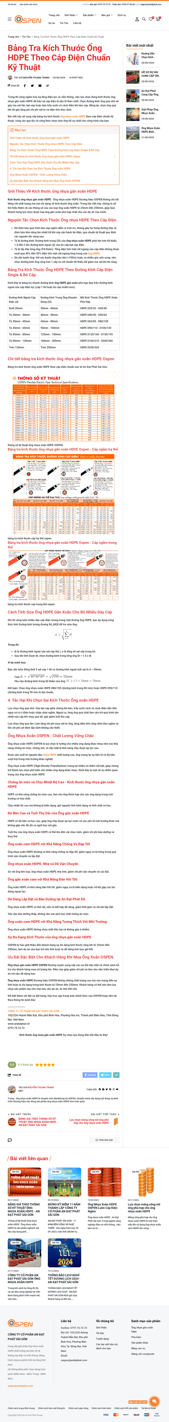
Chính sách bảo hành (101, 1408)
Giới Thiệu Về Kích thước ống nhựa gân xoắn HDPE (39, 137)
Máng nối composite (142, 1354)
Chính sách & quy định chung (21, 1408)
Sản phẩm (88, 15)
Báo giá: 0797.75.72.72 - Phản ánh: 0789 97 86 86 (112, 4)
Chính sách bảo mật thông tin (51, 1408)
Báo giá (105, 15)
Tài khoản (12, 4)
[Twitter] (107, 1089)
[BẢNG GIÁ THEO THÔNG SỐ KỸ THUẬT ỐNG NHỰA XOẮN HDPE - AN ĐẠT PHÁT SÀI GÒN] (24, 1182)
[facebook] (100, 1089)
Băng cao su (138, 1348)
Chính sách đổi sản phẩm (126, 1408)
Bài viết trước (21, 1114)
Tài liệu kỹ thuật (148, 1408)
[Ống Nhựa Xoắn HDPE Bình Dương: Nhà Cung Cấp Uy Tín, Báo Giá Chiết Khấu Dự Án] (132, 133)
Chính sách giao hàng (78, 1408)
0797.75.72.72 (78, 1327)
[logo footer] (27, 1323)
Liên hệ (77, 23)
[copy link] (47, 85)
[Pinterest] (110, 1089)
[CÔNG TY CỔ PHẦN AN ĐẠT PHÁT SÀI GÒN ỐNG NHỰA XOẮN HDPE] (24, 1252)
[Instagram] (114, 1089)
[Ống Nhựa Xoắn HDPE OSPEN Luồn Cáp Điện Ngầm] (104, 1182)
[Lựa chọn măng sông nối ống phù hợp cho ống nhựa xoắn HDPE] (144, 1182)
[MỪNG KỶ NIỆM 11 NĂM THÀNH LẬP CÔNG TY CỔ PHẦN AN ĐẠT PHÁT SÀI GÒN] (64, 1182)
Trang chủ (54, 15)
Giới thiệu (70, 15)
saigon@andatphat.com (150, 4)
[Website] (103, 1089)
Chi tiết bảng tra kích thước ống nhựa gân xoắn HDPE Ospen (45, 156)
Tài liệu (100, 1333)
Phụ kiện (136, 1337)
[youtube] (117, 1089)
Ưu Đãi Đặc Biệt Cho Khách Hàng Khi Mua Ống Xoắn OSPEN (45, 180)
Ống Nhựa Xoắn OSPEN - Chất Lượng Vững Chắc (38, 174)
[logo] (28, 19)
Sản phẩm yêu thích (28, 4)
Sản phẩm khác (139, 1342)
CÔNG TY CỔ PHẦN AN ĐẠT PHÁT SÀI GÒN (33, 1011)
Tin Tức (64, 23)
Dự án (52, 23)
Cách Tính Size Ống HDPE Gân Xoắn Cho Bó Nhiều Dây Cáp (44, 162)
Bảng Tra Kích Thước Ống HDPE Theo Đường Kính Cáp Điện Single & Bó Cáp (54, 150)
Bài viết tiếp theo (103, 1114)
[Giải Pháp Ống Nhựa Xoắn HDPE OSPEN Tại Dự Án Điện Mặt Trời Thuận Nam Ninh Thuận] (132, 114)
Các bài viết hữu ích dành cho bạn (107, 1346)
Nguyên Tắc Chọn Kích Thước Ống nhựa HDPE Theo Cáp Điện (46, 144)
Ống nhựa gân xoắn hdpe (142, 1329)
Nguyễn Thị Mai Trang (36, 77)
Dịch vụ (122, 15)
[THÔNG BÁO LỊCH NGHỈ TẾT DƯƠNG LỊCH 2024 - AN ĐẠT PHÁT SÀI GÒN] (64, 1252)
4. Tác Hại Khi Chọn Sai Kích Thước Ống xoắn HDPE (40, 168)
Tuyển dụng (102, 1338)
